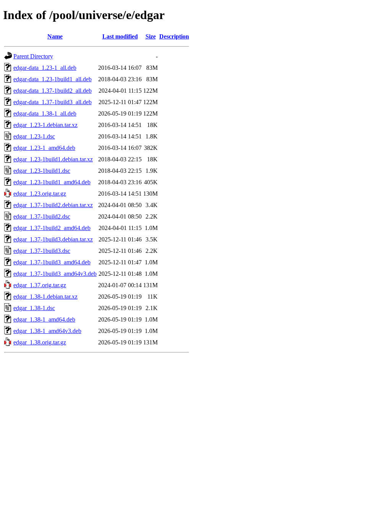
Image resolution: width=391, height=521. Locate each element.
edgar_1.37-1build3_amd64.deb (51, 262)
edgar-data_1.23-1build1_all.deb (52, 79)
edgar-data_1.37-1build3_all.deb (52, 102)
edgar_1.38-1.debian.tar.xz (45, 296)
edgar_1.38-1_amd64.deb (44, 319)
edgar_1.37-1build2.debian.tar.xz (53, 205)
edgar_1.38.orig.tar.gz (39, 342)
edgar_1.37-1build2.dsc (41, 216)
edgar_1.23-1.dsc (34, 136)
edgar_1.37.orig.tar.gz (39, 285)
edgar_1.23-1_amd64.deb (44, 148)
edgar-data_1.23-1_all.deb (44, 67)
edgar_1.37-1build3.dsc (41, 251)
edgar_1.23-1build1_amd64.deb (51, 182)
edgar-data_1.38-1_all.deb (44, 113)
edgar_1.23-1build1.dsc (41, 170)
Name (55, 36)
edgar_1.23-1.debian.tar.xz (45, 125)
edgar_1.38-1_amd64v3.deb (47, 331)
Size (150, 36)
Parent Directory (33, 56)
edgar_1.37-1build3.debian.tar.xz (53, 239)
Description (174, 36)
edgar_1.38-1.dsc (34, 308)
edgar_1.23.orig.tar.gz (39, 193)
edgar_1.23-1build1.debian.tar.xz (53, 159)
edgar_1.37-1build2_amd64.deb (51, 228)
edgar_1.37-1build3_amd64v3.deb (55, 273)
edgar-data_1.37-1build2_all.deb (52, 90)
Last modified (120, 36)
